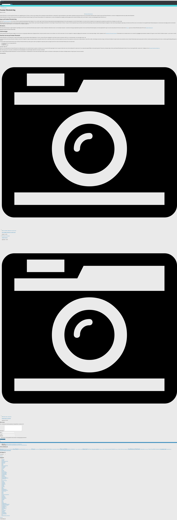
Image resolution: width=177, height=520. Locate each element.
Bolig (16, 449)
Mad (88, 449)
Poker (3, 492)
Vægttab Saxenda (4, 237)
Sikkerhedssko (4, 498)
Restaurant (116, 449)
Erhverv (33, 449)
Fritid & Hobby (49, 449)
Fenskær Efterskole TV (149, 27)
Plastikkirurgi (101, 449)
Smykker (119, 449)
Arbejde (5, 449)
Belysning (11, 449)
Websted (1, 435)
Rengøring (113, 449)
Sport (3, 501)
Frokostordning (54, 449)
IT (75, 449)
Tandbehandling (142, 449)
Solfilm (3, 499)
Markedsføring (4, 489)
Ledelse (79, 449)
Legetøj (81, 449)
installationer (4, 478)
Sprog (123, 449)
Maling (90, 449)
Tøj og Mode (153, 449)
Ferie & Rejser (37, 449)
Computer (3, 467)
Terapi (149, 449)
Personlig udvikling (95, 449)
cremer (29, 449)
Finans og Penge (42, 449)
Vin (170, 449)
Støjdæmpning (126, 449)
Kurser (77, 449)
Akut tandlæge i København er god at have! (9, 232)
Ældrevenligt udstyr (5, 461)
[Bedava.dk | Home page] (2, 1)
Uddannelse (158, 449)
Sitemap (1, 455)
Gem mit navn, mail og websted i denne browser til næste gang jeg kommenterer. (14, 437)
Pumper (3, 495)
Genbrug (3, 475)
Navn (1, 432)
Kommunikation (4, 480)
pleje (104, 449)
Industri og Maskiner (71, 449)
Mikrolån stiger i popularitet (6, 418)
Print (2, 493)
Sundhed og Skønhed (134, 449)
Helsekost (58, 449)
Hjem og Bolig (63, 449)
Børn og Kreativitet (21, 449)
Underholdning (168, 449)
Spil (121, 449)
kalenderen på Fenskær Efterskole (111, 33)
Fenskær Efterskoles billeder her (154, 48)
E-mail (1, 434)
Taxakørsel (3, 507)
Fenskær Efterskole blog (7, 21)
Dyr (30, 449)
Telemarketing (146, 449)
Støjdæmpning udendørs (5, 504)
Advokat (2, 449)
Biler (14, 449)
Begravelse (8, 449)
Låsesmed (84, 449)
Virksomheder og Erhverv (5, 450)
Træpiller (3, 511)
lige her (127, 27)
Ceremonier (26, 449)
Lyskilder (3, 486)
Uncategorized (4, 7)
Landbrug (3, 482)
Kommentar (2, 430)
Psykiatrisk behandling (108, 449)
